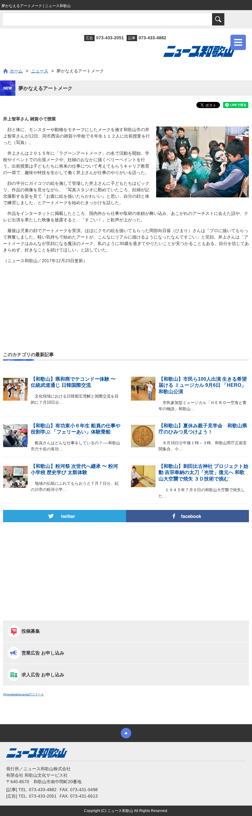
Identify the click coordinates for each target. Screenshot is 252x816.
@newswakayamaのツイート (23, 694)
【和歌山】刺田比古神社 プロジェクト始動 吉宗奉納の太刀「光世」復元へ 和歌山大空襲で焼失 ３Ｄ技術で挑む (203, 473)
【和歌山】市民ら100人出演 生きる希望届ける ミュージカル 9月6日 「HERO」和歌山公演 (203, 385)
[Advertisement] (126, 294)
